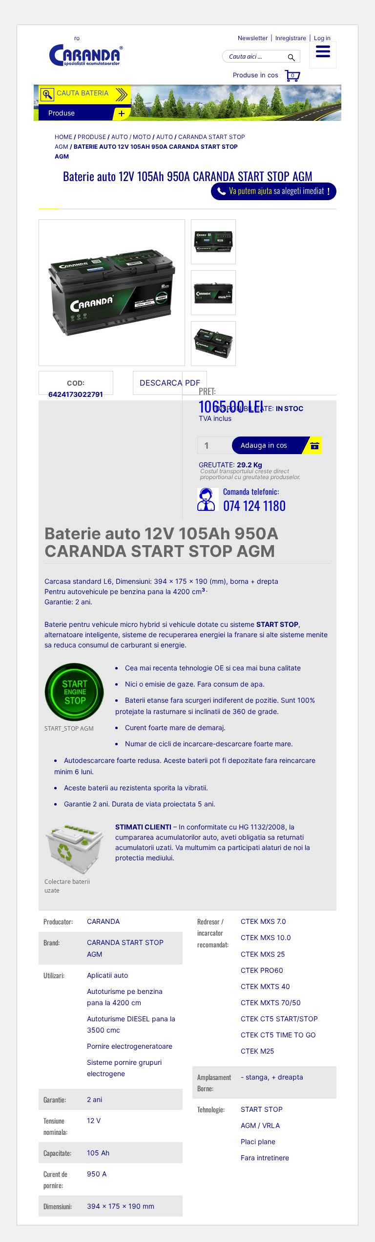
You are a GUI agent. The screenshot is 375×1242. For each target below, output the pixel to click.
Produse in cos (263, 75)
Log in (322, 38)
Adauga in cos (264, 445)
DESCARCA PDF (170, 383)
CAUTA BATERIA (82, 93)
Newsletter (253, 38)
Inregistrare (290, 38)
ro (77, 38)
